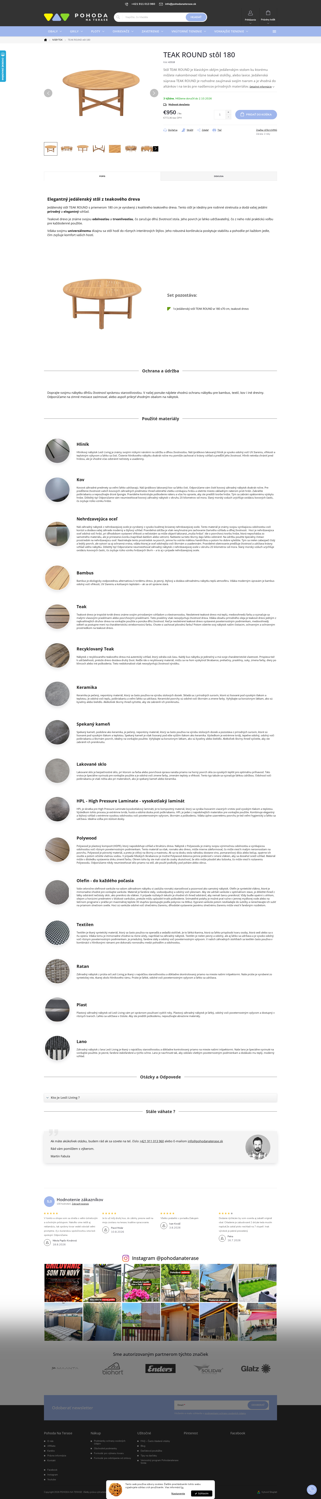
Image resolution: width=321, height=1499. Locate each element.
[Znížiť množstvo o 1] (228, 117)
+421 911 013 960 (152, 1141)
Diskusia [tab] (219, 176)
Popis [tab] (102, 176)
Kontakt (51, 1460)
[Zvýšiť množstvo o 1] (228, 112)
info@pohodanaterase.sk (205, 1141)
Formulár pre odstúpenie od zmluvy (112, 1458)
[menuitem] (55, 31)
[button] (312, 1490)
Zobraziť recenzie (80, 1203)
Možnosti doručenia (179, 104)
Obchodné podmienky (105, 1448)
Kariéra (51, 1451)
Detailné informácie (261, 86)
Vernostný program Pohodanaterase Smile (159, 1461)
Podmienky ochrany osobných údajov (109, 1442)
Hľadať (196, 17)
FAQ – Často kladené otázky (155, 1441)
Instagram (52, 1474)
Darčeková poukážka (151, 1451)
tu (182, 1487)
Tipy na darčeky (149, 1455)
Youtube (51, 1479)
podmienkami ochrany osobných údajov (225, 1413)
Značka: (266, 130)
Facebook (52, 1470)
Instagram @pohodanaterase (165, 1258)
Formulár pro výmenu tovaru (109, 1453)
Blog (143, 1446)
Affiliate (51, 1446)
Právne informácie (56, 1455)
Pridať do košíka (259, 114)
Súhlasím (203, 1493)
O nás (50, 1441)
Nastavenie (178, 1493)
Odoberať (258, 1405)
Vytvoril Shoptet (269, 1492)
